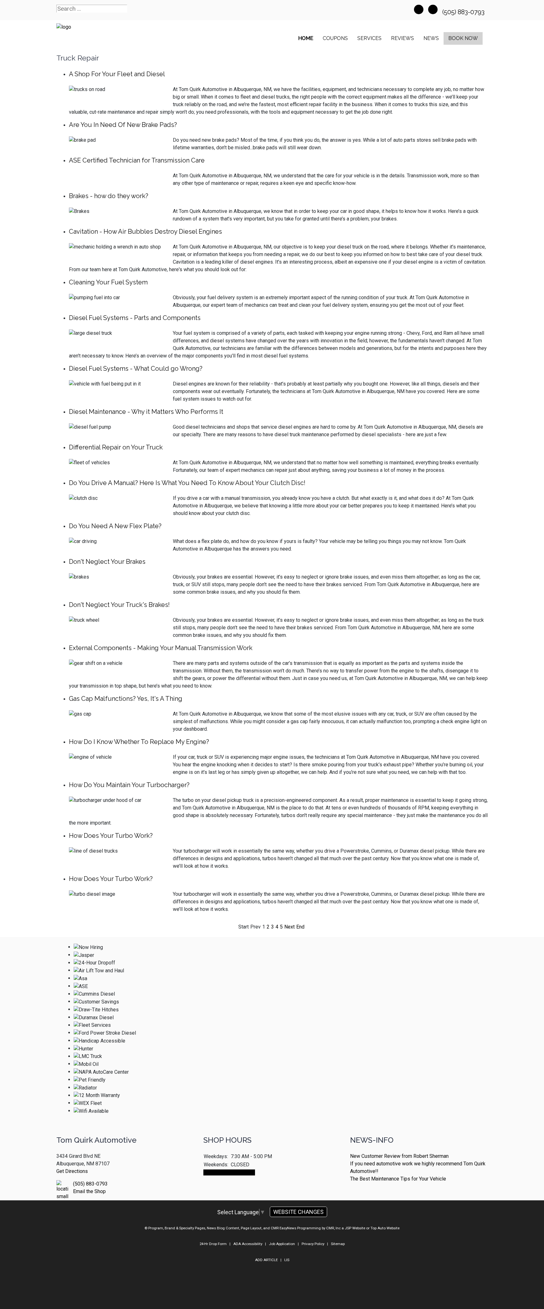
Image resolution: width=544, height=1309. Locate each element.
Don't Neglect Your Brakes (107, 561)
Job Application (282, 1244)
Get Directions (72, 1171)
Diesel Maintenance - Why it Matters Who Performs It (146, 411)
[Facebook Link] (418, 9)
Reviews (402, 38)
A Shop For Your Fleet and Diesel (117, 74)
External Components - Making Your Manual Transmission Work (160, 648)
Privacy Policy (313, 1244)
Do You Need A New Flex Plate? (115, 526)
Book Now (463, 38)
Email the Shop (89, 1191)
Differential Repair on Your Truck (116, 447)
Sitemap (338, 1244)
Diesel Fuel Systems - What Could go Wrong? (135, 368)
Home (305, 38)
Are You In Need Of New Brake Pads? (123, 125)
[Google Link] (433, 9)
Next (289, 927)
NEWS (431, 38)
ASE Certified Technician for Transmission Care (137, 160)
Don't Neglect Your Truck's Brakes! (119, 605)
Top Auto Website (385, 1228)
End (300, 927)
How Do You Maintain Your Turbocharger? (129, 785)
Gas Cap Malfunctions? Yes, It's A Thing (125, 698)
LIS (286, 1260)
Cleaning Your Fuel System (108, 282)
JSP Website (355, 1228)
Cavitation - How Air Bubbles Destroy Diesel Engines (145, 231)
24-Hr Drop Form (213, 1244)
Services (369, 38)
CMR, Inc (333, 1228)
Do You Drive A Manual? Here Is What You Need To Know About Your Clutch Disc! (187, 483)
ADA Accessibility (247, 1244)
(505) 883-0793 (464, 12)
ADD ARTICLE (266, 1260)
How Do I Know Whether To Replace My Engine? (139, 742)
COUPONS (335, 38)
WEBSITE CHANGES (298, 1212)
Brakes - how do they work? (108, 196)
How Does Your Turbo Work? (111, 835)
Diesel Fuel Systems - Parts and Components (135, 318)
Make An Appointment (229, 1172)
